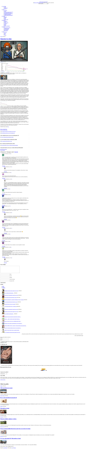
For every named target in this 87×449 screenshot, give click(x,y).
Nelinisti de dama (6, 28)
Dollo (5, 166)
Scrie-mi (5, 8)
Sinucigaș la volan (6, 39)
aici (8, 126)
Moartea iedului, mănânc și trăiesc (8, 418)
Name (10, 274)
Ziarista (3, 9)
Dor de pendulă (2, 150)
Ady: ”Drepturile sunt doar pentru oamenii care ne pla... (12, 332)
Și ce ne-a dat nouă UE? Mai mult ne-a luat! (10, 438)
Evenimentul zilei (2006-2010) (8, 13)
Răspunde (5, 171)
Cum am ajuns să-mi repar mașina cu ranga (10, 297)
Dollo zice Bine (41, 2)
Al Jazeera (5, 10)
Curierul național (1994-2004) (8, 15)
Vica (12, 447)
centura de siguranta (5, 131)
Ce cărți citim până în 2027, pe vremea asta (10, 306)
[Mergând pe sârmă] (3, 413)
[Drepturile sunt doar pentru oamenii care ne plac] (3, 290)
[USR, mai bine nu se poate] (3, 392)
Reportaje (5, 32)
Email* (1, 339)
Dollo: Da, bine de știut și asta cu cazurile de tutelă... (11, 330)
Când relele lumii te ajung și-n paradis (9, 304)
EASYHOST (5, 447)
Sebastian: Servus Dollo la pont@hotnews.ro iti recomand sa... (13, 323)
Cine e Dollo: (4, 6)
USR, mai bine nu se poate (6, 387)
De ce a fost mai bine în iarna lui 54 (8, 397)
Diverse (5, 24)
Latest (3, 286)
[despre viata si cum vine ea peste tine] (36, 2)
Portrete (1, 406)
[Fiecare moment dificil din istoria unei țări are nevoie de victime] (3, 433)
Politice (5, 17)
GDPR (5, 7)
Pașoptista (3, 16)
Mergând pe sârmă (4, 408)
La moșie (5, 23)
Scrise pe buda (6, 22)
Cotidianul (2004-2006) (7, 14)
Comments (3, 287)
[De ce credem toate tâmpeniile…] (3, 313)
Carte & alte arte (6, 29)
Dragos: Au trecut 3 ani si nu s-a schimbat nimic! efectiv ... (12, 321)
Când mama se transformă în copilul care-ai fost (11, 295)
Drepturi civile (6, 19)
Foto (4, 34)
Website (11, 277)
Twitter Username (12, 279)
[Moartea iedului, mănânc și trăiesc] (3, 423)
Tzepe (5, 18)
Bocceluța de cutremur (3, 149)
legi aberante (10, 131)
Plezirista (3, 26)
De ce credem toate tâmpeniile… (9, 313)
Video (5, 33)
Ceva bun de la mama (7, 27)
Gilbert (3, 194)
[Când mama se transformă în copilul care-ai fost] (3, 295)
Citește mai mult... (3, 379)
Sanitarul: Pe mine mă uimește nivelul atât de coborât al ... (12, 316)
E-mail (11, 275)
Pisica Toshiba (6, 30)
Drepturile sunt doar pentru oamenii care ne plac (11, 290)
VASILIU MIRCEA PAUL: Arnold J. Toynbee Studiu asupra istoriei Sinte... (15, 325)
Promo (5, 25)
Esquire (5, 11)
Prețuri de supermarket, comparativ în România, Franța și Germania (14, 299)
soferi (13, 131)
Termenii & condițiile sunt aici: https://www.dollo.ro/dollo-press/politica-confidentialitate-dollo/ (15, 341)
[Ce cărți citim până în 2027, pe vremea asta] (3, 306)
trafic (15, 131)
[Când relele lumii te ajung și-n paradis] (3, 304)
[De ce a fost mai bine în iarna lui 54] (3, 402)
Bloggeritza (3, 20)
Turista (3, 31)
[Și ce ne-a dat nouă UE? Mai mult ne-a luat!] (3, 443)
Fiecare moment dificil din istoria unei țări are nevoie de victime (15, 428)
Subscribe (16, 151)
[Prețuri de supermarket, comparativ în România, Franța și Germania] (3, 299)
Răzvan (15, 447)
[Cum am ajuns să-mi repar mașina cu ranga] (3, 297)
